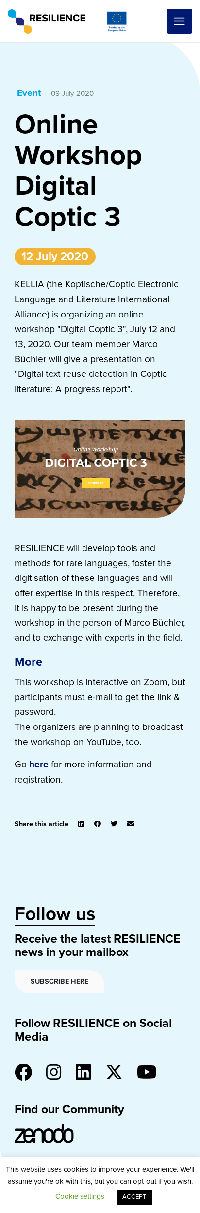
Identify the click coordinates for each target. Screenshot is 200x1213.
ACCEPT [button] (134, 1197)
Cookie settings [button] (79, 1196)
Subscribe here (59, 981)
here (39, 764)
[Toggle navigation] (179, 21)
